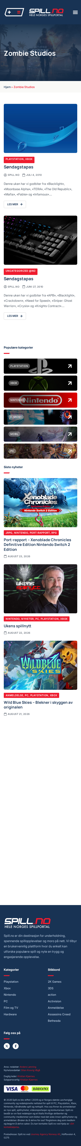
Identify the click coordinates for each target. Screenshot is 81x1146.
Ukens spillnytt (17, 625)
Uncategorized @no (21, 270)
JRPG (9, 532)
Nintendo (21, 532)
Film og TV (11, 1008)
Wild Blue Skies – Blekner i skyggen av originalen (38, 704)
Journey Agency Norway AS (45, 1134)
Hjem (7, 87)
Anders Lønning (28, 1066)
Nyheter (27, 618)
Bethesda (54, 1021)
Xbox (29, 159)
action (52, 995)
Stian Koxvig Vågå (30, 1070)
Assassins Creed (59, 1014)
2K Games (54, 982)
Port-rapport (40, 532)
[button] (75, 12)
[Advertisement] (40, 762)
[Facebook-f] (16, 1046)
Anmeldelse (14, 695)
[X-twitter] (7, 1046)
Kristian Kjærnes (26, 1076)
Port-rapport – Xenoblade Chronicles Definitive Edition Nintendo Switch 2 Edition (37, 544)
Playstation (15, 159)
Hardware (10, 1014)
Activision (54, 1001)
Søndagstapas (18, 167)
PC (37, 618)
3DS (50, 988)
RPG (54, 532)
